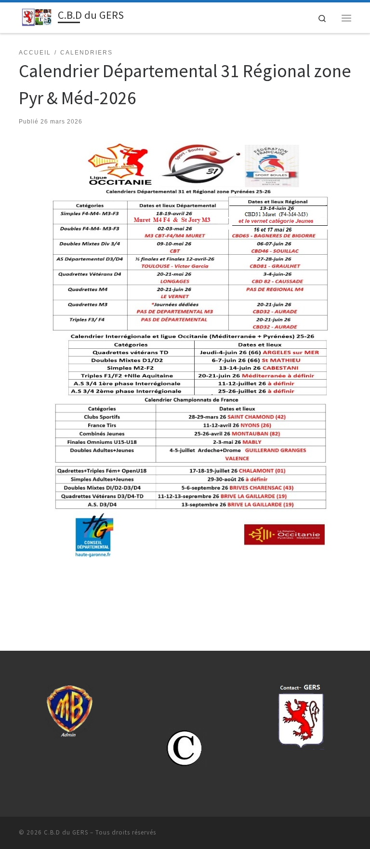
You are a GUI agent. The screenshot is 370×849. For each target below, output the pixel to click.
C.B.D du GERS (66, 832)
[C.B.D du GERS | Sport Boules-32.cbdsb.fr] (36, 16)
